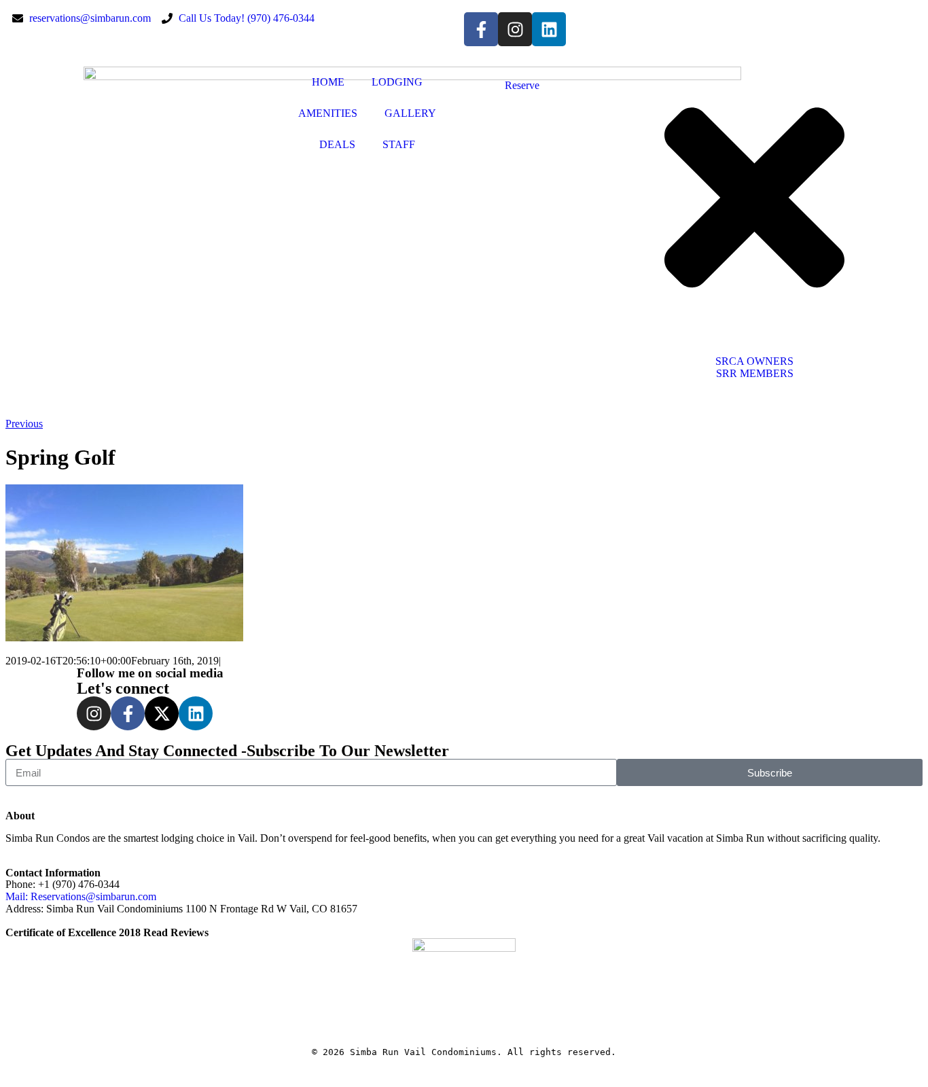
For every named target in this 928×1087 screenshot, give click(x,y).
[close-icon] (754, 324)
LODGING (397, 82)
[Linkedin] (549, 29)
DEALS (337, 144)
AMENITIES (327, 113)
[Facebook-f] (481, 29)
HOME (328, 82)
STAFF (398, 144)
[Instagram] (515, 29)
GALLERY (410, 113)
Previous (24, 423)
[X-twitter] (162, 713)
